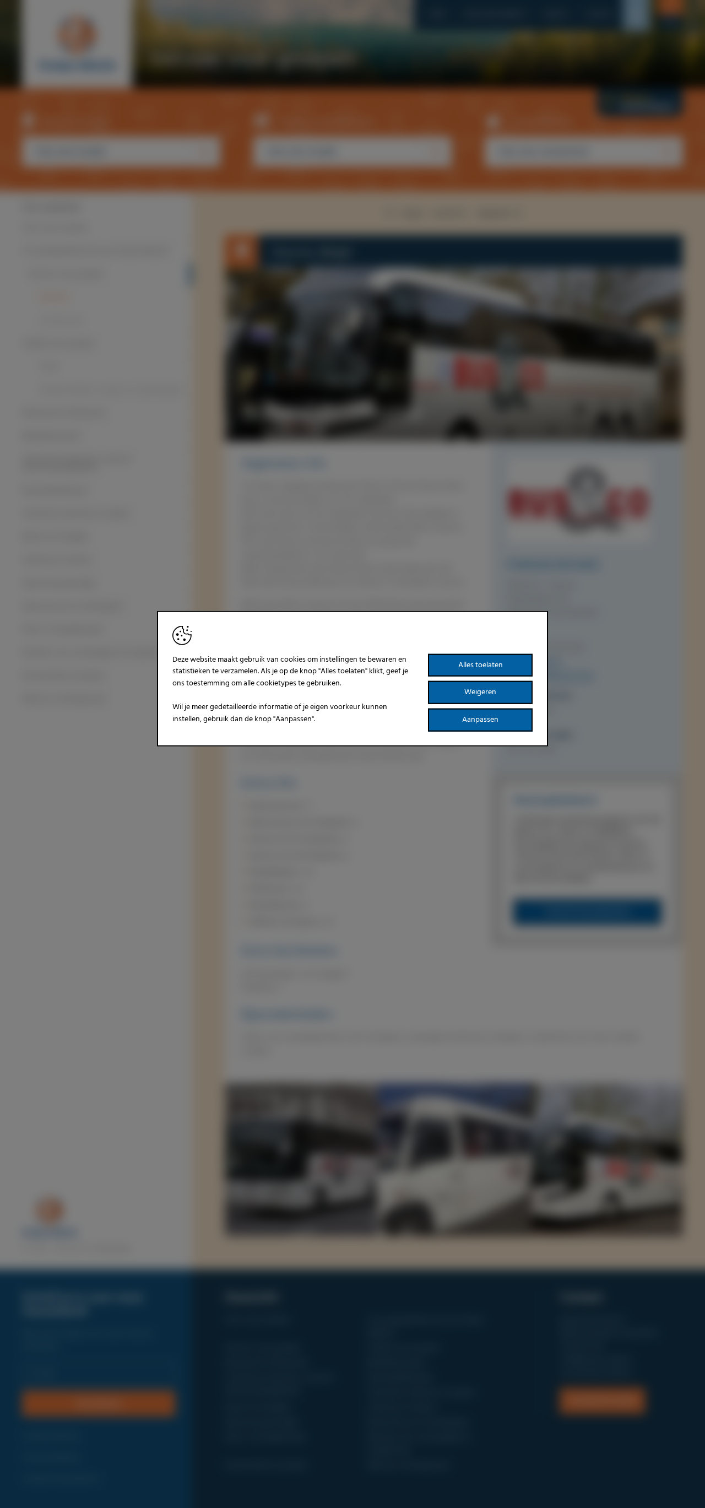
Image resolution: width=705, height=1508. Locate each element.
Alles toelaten (480, 665)
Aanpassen (480, 720)
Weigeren (480, 692)
